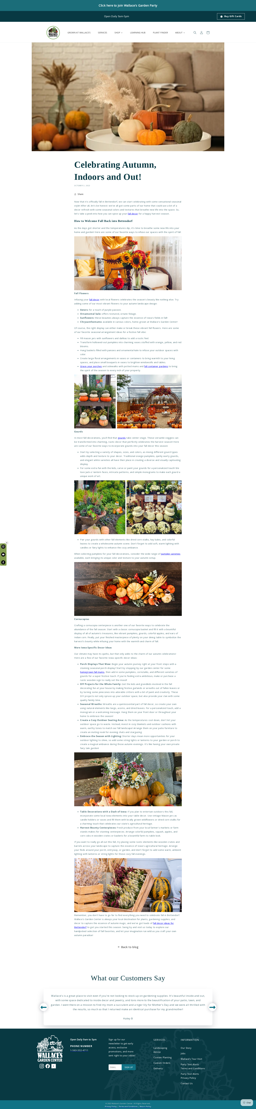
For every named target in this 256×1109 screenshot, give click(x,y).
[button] (195, 32)
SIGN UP (129, 1067)
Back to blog (129, 947)
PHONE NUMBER (81, 1046)
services (159, 1040)
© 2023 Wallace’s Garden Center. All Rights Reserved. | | (128, 1105)
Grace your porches (91, 366)
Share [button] (81, 194)
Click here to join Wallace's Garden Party (128, 5)
